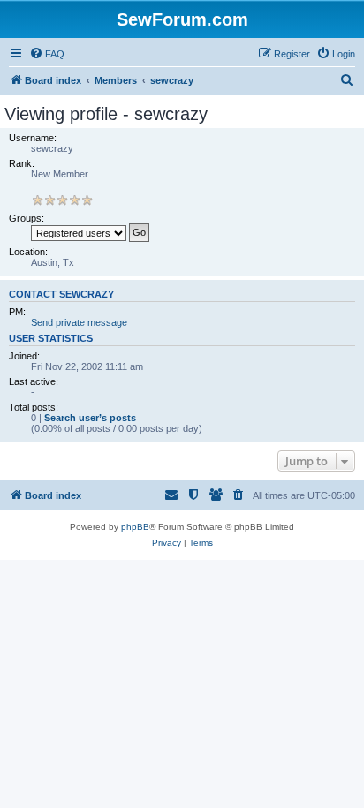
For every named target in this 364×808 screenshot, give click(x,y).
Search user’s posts (90, 417)
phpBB (135, 527)
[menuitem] (46, 53)
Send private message (79, 322)
